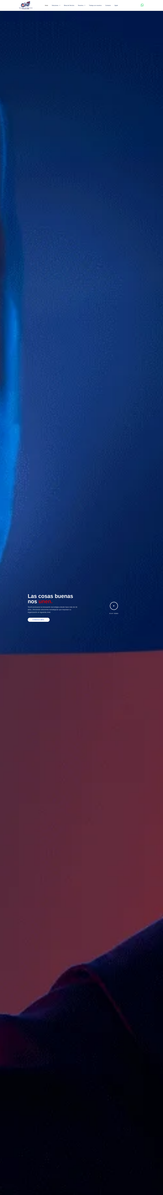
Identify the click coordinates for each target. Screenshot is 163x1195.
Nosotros (80, 5)
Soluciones (55, 5)
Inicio (46, 5)
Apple (116, 5)
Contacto (108, 5)
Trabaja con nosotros (95, 5)
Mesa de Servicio (69, 5)
